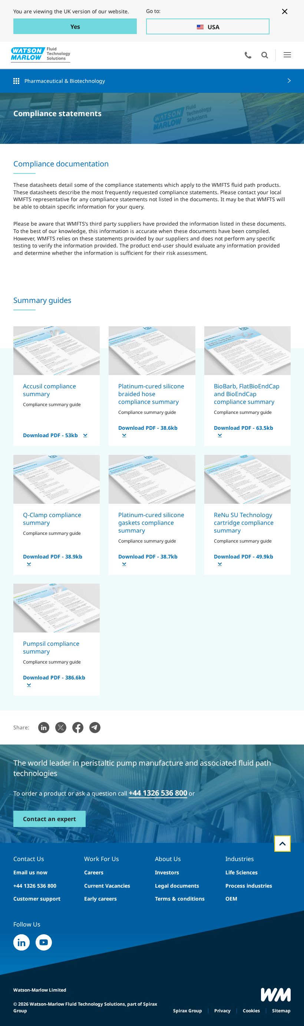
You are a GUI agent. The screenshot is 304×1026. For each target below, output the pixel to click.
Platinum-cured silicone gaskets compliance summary (151, 523)
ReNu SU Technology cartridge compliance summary (244, 523)
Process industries (248, 885)
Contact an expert (49, 819)
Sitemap (281, 1011)
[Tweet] (60, 727)
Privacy (222, 1011)
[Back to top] (282, 844)
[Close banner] (285, 11)
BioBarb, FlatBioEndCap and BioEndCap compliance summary (247, 394)
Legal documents (177, 885)
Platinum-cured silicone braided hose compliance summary (151, 394)
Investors (167, 872)
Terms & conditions (180, 898)
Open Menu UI (287, 55)
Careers (93, 872)
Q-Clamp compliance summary (52, 519)
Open (265, 55)
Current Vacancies (107, 885)
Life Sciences (241, 872)
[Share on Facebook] (77, 727)
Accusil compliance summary (49, 390)
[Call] (248, 55)
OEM (231, 898)
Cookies (251, 1011)
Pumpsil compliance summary (51, 647)
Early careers (100, 898)
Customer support (36, 898)
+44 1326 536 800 (34, 885)
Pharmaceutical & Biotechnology (64, 80)
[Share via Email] (94, 727)
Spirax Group (187, 1011)
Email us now (30, 872)
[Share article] (43, 727)
